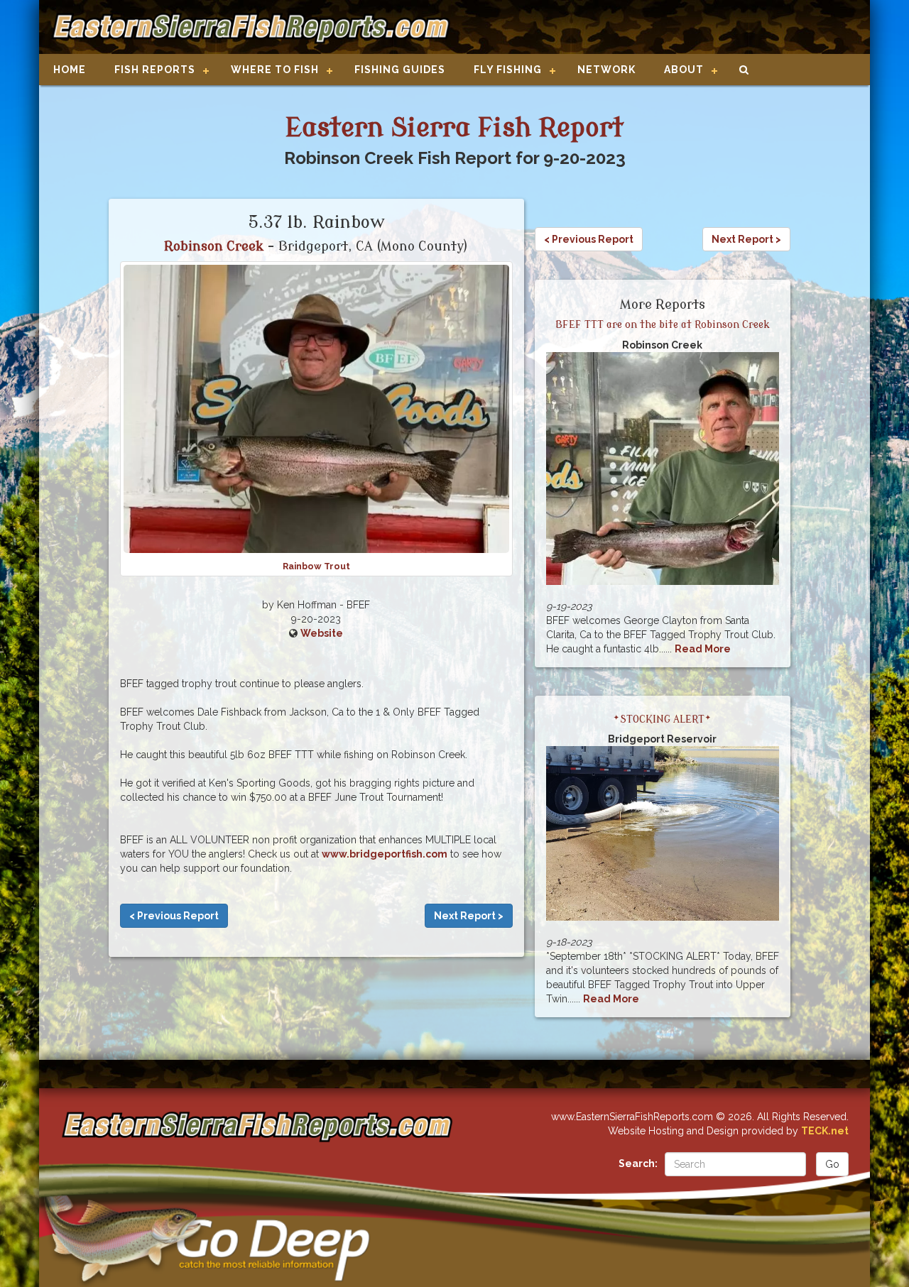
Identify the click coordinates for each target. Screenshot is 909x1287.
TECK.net (825, 1131)
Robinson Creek (213, 246)
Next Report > (469, 915)
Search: (638, 1163)
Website (321, 633)
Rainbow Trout (316, 566)
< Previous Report (174, 915)
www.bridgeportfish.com (384, 854)
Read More (703, 649)
